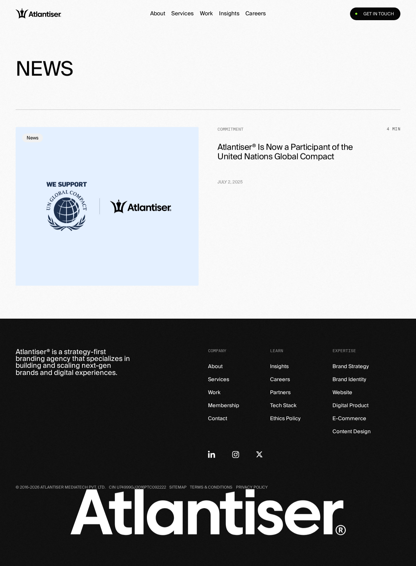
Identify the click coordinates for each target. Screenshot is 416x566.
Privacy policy (252, 487)
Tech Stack (283, 405)
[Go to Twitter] (259, 454)
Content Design (351, 431)
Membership (223, 405)
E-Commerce (349, 418)
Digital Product (350, 405)
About (157, 13)
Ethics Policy (285, 418)
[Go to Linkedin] (211, 454)
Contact (217, 418)
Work (206, 13)
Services (182, 13)
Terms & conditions (211, 487)
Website (342, 392)
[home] (64, 14)
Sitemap (178, 487)
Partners (280, 392)
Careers (255, 13)
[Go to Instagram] (235, 454)
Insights (229, 13)
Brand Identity (349, 379)
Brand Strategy (350, 366)
